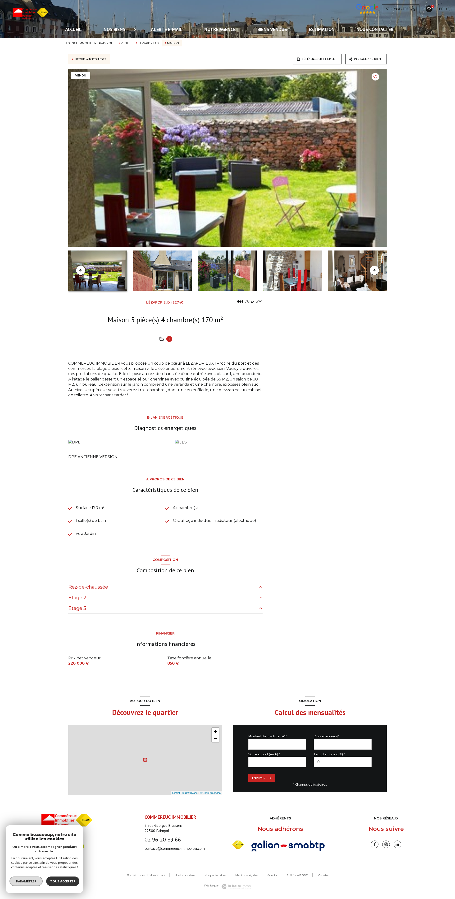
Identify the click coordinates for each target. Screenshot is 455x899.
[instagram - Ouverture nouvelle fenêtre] (386, 844)
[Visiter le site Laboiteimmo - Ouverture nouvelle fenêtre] (235, 887)
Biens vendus (272, 29)
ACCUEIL (73, 29)
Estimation (322, 29)
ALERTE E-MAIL (166, 29)
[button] (374, 270)
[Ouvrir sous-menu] (135, 29)
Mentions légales (246, 875)
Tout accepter (62, 881)
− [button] (215, 738)
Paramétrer (26, 881)
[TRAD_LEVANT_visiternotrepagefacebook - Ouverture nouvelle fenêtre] (374, 844)
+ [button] (215, 731)
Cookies (323, 875)
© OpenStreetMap (210, 793)
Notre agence (220, 29)
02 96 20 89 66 (163, 839)
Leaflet (176, 793)
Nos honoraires (185, 875)
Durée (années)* (326, 736)
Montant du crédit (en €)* (267, 736)
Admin (272, 875)
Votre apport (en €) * (264, 754)
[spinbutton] (343, 762)
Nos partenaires (215, 875)
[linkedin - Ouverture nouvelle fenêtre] (397, 844)
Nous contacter (375, 29)
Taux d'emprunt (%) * (329, 754)
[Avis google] (367, 9)
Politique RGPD (297, 875)
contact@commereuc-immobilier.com (175, 848)
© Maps (190, 793)
